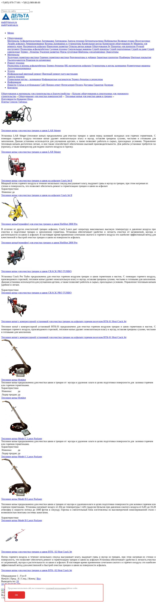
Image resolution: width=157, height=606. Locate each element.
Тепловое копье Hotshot (13, 379)
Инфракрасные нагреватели (57, 79)
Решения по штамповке (38, 60)
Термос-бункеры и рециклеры (87, 79)
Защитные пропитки (108, 57)
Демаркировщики (34, 43)
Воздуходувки (142, 41)
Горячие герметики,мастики (54, 57)
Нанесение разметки (57, 46)
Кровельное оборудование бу (117, 43)
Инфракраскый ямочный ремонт (24, 74)
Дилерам (108, 85)
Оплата (79, 85)
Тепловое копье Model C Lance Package (21, 438)
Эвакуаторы (112, 52)
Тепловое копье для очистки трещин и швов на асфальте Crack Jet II (36, 180)
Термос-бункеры (55, 65)
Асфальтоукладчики (30, 41)
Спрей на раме (139, 49)
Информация (14, 82)
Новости (11, 85)
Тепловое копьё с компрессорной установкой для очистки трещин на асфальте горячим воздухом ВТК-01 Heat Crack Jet (63, 321)
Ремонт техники (15, 63)
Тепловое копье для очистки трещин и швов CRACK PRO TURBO (36, 271)
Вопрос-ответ (53, 85)
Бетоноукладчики (94, 41)
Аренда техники (76, 41)
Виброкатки (110, 41)
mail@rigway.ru (9, 22)
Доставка (88, 85)
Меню (10, 33)
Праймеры (124, 57)
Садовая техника (58, 49)
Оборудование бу (101, 46)
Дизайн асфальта (16, 43)
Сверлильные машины (80, 49)
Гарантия (98, 85)
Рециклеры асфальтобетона (34, 49)
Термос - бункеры (30, 52)
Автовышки (48, 41)
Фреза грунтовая (69, 52)
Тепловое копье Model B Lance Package (21, 499)
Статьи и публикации (28, 85)
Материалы (13, 41)
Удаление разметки (49, 52)
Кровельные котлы (92, 43)
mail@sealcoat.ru (9, 25)
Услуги (11, 71)
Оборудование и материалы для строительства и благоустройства (35, 93)
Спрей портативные (120, 49)
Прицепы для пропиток (123, 46)
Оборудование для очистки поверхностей (40, 96)
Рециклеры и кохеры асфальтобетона (26, 65)
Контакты (12, 87)
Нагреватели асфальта (34, 46)
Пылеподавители (16, 60)
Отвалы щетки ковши (80, 46)
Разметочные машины (138, 65)
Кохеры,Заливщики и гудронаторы (63, 43)
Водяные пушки (126, 41)
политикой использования (56, 588)
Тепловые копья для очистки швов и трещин (88, 96)
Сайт (43, 85)
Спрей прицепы (100, 49)
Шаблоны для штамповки (91, 52)
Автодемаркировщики (19, 68)
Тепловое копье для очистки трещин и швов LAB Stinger (31, 130)
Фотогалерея (68, 85)
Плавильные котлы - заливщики (24, 79)
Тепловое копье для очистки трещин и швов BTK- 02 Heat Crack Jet (36, 551)
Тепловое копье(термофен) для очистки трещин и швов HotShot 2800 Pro (39, 224)
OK (16, 595)
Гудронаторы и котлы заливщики (109, 65)
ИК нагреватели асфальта (77, 65)
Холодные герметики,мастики (23, 57)
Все (39, 578)
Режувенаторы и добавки (83, 57)
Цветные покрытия (141, 57)
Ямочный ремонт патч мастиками (60, 74)
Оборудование (15, 38)
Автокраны (61, 41)
